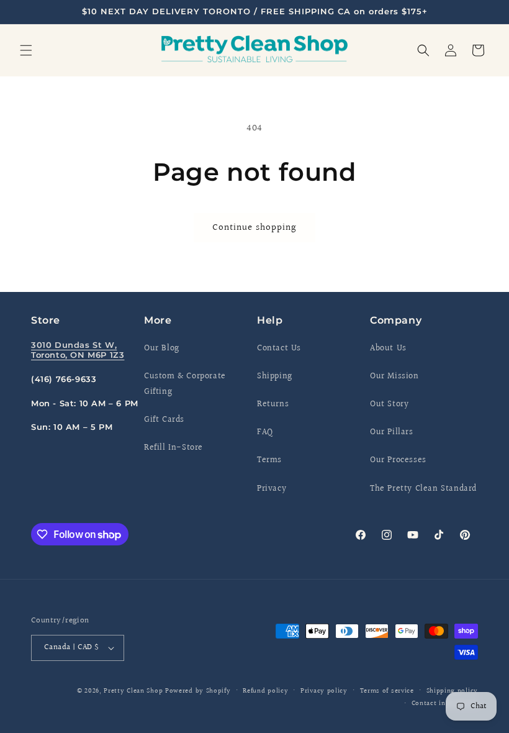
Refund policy (265, 691)
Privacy (271, 489)
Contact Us (279, 348)
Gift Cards (164, 420)
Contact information (445, 703)
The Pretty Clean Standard (423, 489)
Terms (269, 460)
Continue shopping (254, 228)
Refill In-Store (173, 448)
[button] (26, 50)
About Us (388, 348)
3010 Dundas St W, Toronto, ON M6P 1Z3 (77, 350)
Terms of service (387, 691)
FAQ (265, 432)
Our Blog (161, 348)
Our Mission (394, 376)
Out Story (389, 404)
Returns (273, 404)
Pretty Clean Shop (133, 691)
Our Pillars (391, 432)
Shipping (274, 376)
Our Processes (398, 460)
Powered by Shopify (198, 691)
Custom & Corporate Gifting (185, 384)
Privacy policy (324, 691)
